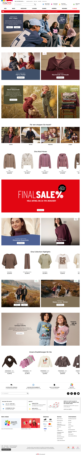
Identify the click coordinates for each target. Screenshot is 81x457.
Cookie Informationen (61, 440)
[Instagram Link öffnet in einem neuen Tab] (71, 393)
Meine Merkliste (60, 438)
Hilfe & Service (44, 1)
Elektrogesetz (70, 434)
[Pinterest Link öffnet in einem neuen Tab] (75, 393)
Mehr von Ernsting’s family (19, 1)
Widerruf (7, 447)
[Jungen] (70, 136)
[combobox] (24, 4)
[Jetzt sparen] (40, 196)
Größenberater (59, 430)
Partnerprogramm (71, 429)
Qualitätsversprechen (29, 1)
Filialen (69, 424)
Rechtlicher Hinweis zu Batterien (72, 432)
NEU (5, 8)
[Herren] (30, 136)
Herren (54, 8)
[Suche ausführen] (35, 4)
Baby (13, 8)
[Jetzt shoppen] (20, 66)
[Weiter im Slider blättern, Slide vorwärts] (78, 163)
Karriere (69, 422)
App (58, 428)
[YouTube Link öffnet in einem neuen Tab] (78, 393)
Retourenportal (60, 420)
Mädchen (23, 8)
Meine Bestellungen (60, 436)
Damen (44, 8)
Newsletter (39, 1)
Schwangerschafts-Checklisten (60, 433)
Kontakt (69, 420)
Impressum (3, 447)
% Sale (75, 8)
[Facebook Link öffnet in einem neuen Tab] (68, 393)
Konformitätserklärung (72, 435)
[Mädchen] (50, 136)
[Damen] (10, 136)
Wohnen (64, 8)
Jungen (34, 8)
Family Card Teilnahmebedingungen (61, 425)
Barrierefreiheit (13, 447)
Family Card (35, 1)
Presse (69, 427)
